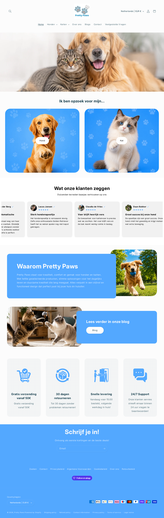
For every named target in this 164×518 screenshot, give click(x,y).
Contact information (81, 512)
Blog (94, 330)
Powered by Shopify (33, 512)
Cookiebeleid (100, 469)
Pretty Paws (19, 512)
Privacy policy (98, 512)
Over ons (114, 469)
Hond (42, 140)
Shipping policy (50, 512)
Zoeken (33, 469)
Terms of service (114, 512)
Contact (44, 469)
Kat (122, 140)
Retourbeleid (128, 469)
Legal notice (129, 512)
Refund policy (65, 512)
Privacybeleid (57, 469)
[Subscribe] (104, 448)
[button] (10, 11)
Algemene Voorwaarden (79, 469)
